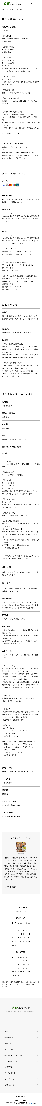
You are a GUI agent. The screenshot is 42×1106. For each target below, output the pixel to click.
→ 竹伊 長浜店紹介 (11, 887)
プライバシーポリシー (12, 1061)
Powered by (9, 1102)
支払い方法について (11, 1049)
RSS (6, 1067)
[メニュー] (38, 3)
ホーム (4, 9)
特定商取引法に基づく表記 (13, 1055)
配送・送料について (11, 1037)
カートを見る (9, 1079)
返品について (9, 1043)
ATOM (11, 1067)
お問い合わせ (9, 1084)
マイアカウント (9, 1073)
